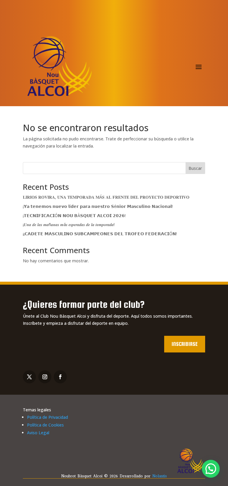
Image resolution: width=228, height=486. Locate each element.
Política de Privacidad (47, 417)
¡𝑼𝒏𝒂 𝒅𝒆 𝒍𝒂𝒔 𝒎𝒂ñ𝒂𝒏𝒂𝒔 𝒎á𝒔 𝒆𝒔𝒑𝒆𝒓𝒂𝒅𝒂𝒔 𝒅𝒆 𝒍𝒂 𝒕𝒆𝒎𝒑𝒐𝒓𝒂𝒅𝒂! (69, 224)
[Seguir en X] (29, 376)
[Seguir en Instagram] (44, 376)
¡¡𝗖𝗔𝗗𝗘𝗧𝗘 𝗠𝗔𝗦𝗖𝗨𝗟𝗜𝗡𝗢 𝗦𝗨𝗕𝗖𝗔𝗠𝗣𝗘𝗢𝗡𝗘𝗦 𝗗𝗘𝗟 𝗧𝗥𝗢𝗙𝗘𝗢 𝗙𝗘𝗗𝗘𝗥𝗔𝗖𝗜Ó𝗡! (100, 233)
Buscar (195, 168)
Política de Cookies (45, 425)
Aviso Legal (38, 432)
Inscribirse (185, 344)
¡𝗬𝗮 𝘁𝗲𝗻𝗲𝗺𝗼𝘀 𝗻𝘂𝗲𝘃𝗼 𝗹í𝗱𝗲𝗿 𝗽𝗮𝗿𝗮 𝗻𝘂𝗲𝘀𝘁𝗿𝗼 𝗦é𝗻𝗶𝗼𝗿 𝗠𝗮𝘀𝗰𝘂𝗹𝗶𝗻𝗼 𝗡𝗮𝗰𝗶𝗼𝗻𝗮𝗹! (98, 206)
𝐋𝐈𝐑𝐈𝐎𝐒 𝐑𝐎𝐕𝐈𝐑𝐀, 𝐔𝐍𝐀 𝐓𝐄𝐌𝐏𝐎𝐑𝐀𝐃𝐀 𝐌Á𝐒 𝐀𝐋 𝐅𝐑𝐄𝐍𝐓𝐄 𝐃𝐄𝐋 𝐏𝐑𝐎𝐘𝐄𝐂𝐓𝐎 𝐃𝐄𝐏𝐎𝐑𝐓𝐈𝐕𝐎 (106, 197)
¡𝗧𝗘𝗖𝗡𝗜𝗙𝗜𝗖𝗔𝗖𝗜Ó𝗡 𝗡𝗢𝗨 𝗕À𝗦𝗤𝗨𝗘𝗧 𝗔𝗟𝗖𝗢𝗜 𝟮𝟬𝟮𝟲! (74, 215)
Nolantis (159, 476)
